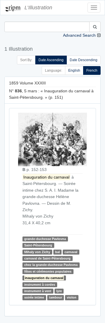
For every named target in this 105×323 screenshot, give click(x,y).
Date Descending (83, 60)
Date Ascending (51, 60)
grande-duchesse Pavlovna (45, 239)
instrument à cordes (39, 284)
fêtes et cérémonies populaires (47, 271)
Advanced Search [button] (79, 35)
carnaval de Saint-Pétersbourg (47, 258)
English (74, 70)
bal (57, 252)
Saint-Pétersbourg (38, 245)
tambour (55, 297)
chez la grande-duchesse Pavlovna (51, 264)
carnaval (70, 252)
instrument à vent (37, 291)
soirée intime (34, 297)
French (91, 70)
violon (71, 297)
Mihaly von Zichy (37, 252)
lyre (59, 291)
